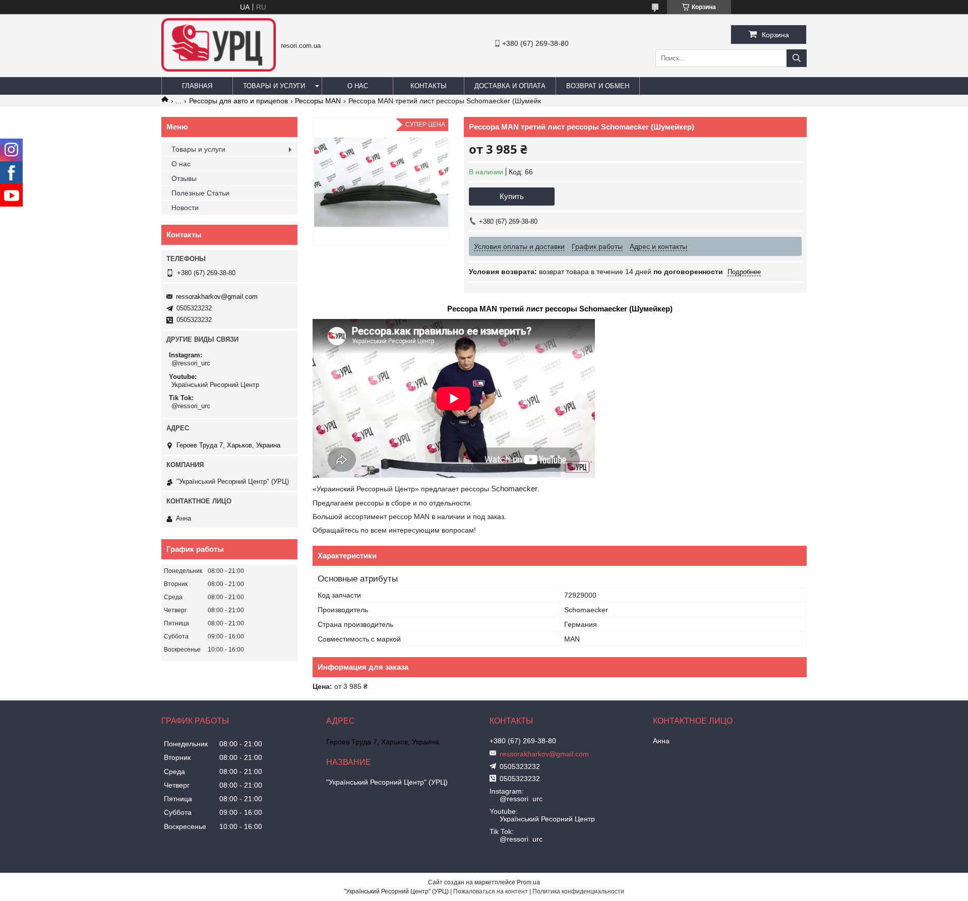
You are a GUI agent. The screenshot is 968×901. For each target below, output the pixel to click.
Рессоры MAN (318, 101)
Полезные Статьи (200, 193)
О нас (357, 86)
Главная (197, 86)
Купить (512, 196)
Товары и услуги (274, 86)
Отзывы (184, 178)
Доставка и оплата (510, 86)
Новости (185, 208)
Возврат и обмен (597, 86)
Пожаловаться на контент (490, 891)
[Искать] (796, 58)
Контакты (428, 86)
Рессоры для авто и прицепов (238, 101)
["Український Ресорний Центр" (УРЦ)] (218, 69)
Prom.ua (528, 882)
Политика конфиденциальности (578, 891)
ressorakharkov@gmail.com (217, 296)
